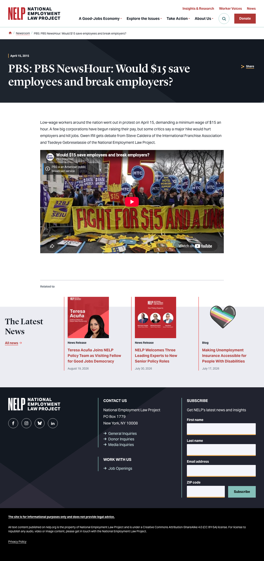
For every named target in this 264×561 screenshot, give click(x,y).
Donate (245, 18)
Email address (198, 461)
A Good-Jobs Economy (99, 18)
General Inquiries (122, 433)
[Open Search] (224, 18)
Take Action (177, 18)
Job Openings (120, 468)
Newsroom (23, 33)
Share (250, 66)
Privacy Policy (17, 541)
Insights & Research (198, 8)
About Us (203, 18)
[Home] (10, 33)
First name (195, 420)
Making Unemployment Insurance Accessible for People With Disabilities (224, 356)
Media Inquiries (121, 444)
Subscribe (242, 492)
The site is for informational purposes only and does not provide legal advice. (61, 517)
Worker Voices (230, 8)
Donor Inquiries (121, 439)
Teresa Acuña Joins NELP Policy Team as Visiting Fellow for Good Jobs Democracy (94, 356)
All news (11, 343)
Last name (195, 441)
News (251, 8)
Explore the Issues (143, 18)
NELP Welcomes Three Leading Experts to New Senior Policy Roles (156, 356)
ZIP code (193, 482)
